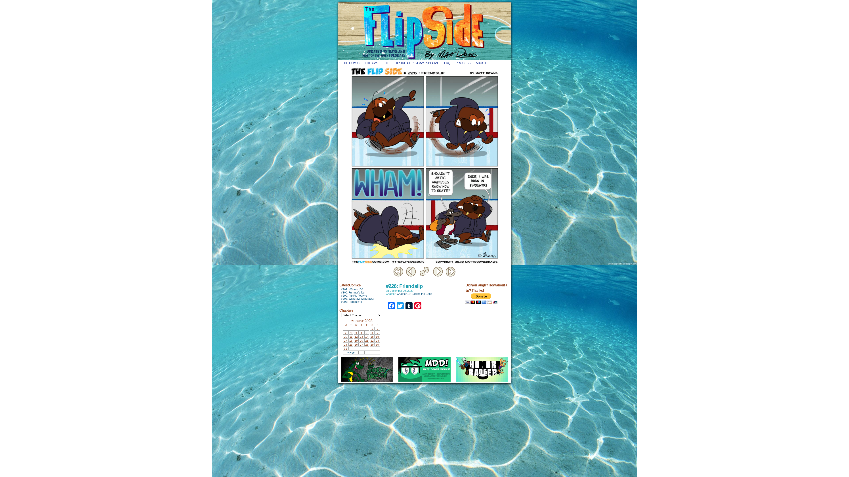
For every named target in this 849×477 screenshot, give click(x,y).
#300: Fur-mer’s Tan (353, 292)
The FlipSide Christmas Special (412, 63)
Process (463, 63)
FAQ (447, 63)
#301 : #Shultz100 (352, 289)
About (481, 63)
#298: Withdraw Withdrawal (357, 298)
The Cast (372, 63)
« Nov (351, 352)
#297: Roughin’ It (351, 301)
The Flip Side (446, 31)
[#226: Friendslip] (424, 265)
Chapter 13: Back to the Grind (414, 293)
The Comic (350, 63)
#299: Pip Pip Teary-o (354, 295)
